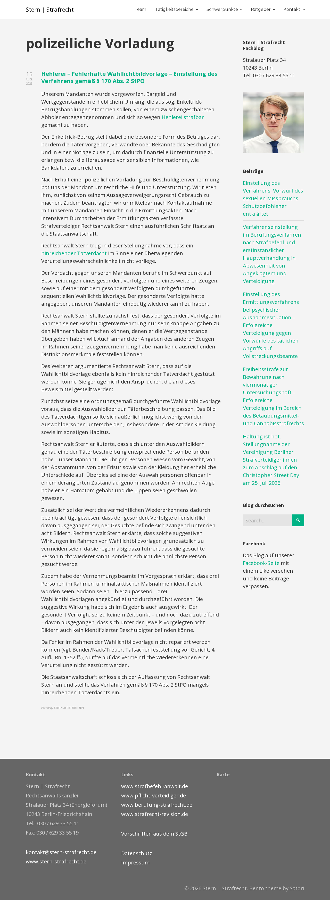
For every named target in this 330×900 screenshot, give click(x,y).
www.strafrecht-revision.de (154, 814)
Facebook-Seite (261, 563)
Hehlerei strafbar (183, 117)
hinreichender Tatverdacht (74, 253)
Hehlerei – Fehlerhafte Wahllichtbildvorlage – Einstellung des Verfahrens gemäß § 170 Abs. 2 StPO (129, 77)
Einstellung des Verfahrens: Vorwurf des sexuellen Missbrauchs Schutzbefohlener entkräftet (273, 198)
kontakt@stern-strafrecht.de (61, 852)
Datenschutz (136, 853)
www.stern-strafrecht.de (56, 861)
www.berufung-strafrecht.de (156, 804)
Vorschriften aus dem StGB (154, 833)
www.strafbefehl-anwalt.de (154, 786)
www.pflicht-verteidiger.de (153, 795)
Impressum (135, 862)
